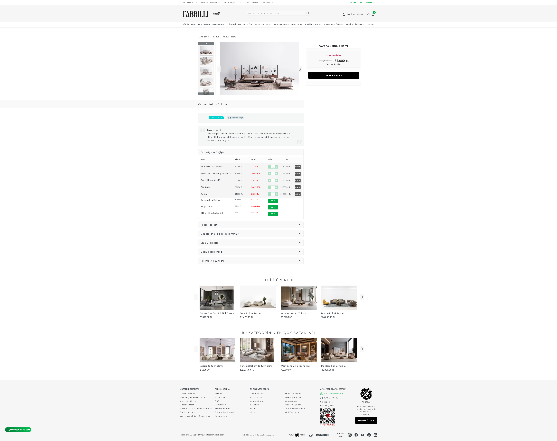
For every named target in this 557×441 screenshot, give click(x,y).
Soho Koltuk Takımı (250, 313)
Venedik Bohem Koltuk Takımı (256, 366)
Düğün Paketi (256, 393)
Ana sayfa (204, 37)
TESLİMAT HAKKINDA (210, 2)
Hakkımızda (220, 404)
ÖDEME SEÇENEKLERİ (232, 2)
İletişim (218, 393)
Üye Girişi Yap (327, 405)
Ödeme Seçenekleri (225, 412)
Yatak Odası (256, 397)
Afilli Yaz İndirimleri (294, 412)
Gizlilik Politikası (187, 404)
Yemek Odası (256, 401)
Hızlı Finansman (222, 408)
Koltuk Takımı (229, 37)
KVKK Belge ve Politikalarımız (194, 397)
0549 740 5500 (331, 397)
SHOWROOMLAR (190, 2)
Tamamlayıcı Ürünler (295, 408)
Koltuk (216, 37)
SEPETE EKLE (333, 75)
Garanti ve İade (188, 412)
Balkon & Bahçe (293, 397)
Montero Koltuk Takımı (333, 366)
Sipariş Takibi (221, 397)
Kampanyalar (221, 416)
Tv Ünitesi (254, 404)
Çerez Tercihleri (188, 393)
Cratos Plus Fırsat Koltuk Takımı (217, 313)
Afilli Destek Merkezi (333, 393)
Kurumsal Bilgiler (188, 401)
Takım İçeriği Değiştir (334, 64)
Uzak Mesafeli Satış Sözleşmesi (195, 416)
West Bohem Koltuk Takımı (295, 366)
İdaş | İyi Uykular (293, 404)
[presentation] (196, 297)
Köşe (252, 412)
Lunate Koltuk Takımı (332, 313)
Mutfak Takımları (293, 393)
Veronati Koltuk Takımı (293, 313)
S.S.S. (217, 401)
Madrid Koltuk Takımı (211, 366)
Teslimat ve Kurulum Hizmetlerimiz (196, 408)
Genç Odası (291, 401)
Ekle (273, 200)
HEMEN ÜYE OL (366, 420)
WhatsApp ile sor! (20, 429)
